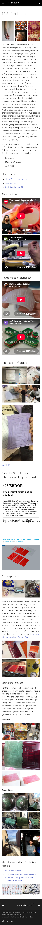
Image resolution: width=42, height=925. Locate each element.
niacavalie (9, 542)
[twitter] (7, 921)
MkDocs (13, 917)
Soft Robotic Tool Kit (14, 187)
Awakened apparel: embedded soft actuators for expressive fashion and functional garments (21, 878)
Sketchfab (20, 542)
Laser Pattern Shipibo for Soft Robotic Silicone (20, 539)
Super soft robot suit (14, 871)
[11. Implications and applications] (5, 904)
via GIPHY (6, 465)
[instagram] (3, 921)
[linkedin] (12, 921)
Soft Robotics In (12, 183)
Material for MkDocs (26, 917)
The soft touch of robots (16, 179)
